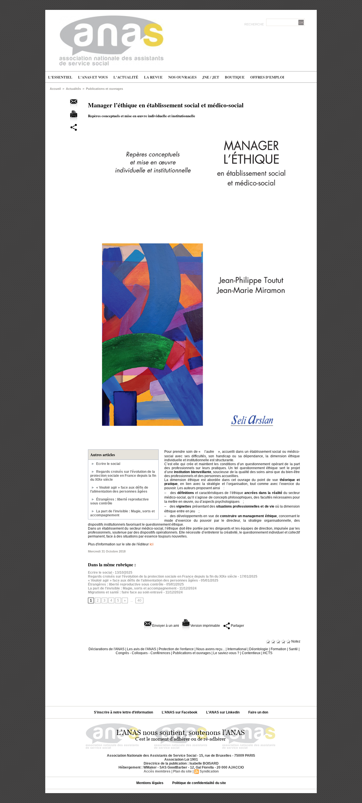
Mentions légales (150, 783)
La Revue (153, 77)
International (237, 649)
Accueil (55, 88)
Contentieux (251, 653)
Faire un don (258, 712)
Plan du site (182, 771)
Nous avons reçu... (210, 649)
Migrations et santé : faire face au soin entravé (125, 592)
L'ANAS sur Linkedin (223, 712)
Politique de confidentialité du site (199, 783)
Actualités (73, 88)
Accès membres (157, 771)
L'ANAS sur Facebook (180, 712)
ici (151, 544)
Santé (293, 649)
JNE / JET (210, 77)
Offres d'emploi (267, 77)
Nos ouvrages (182, 77)
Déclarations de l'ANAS (106, 649)
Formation (278, 649)
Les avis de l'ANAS (141, 649)
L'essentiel (60, 77)
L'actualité (125, 77)
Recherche (254, 24)
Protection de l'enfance (176, 649)
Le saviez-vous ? (226, 653)
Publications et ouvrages (104, 88)
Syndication (209, 771)
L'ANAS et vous (93, 77)
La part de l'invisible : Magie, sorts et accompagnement (132, 588)
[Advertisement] (181, 678)
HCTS (267, 653)
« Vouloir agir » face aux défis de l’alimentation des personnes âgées (119, 489)
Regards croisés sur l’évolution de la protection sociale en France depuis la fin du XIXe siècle (123, 476)
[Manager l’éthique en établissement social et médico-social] (195, 127)
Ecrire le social (108, 464)
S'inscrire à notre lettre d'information (124, 712)
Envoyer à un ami (165, 626)
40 (139, 600)
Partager (237, 626)
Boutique (235, 77)
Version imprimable (204, 626)
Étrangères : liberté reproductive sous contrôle (125, 584)
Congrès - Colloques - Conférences (143, 653)
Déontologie (258, 649)
